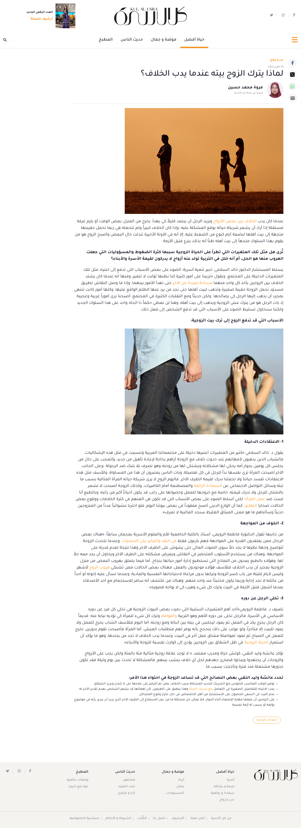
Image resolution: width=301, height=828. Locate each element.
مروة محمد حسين (245, 88)
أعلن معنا (197, 818)
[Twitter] (292, 74)
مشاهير (129, 780)
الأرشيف (178, 818)
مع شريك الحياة (201, 689)
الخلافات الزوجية (267, 720)
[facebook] (294, 16)
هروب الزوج (99, 568)
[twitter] (271, 16)
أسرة (230, 780)
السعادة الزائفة (208, 486)
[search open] (7, 40)
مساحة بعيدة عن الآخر (192, 283)
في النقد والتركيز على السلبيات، (149, 541)
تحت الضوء (127, 787)
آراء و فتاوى (126, 793)
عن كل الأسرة (221, 818)
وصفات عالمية (77, 780)
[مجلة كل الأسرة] (276, 774)
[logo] (150, 16)
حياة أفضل (194, 40)
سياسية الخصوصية (84, 818)
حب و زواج (226, 800)
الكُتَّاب (142, 818)
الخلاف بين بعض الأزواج (235, 221)
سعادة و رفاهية (222, 793)
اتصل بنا (159, 818)
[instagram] (283, 16)
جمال (180, 787)
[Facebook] (292, 62)
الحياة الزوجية (256, 643)
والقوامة (169, 616)
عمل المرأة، (254, 499)
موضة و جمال (163, 40)
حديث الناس (132, 40)
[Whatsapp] (292, 86)
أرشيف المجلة (42, 19)
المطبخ (106, 40)
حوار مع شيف (78, 787)
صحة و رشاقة (224, 787)
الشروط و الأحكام (118, 818)
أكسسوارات (175, 793)
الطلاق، (250, 506)
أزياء (181, 780)
